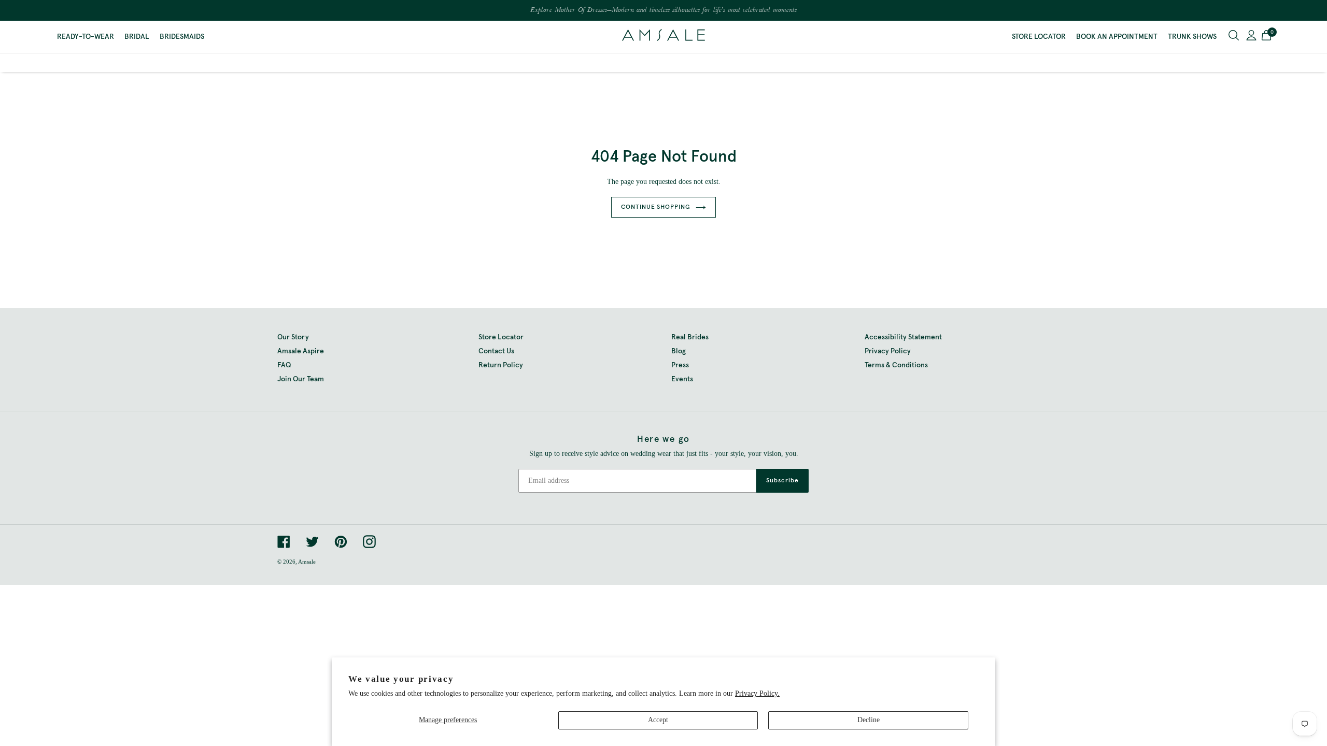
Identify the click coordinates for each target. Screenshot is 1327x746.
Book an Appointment (1116, 36)
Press (680, 365)
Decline (868, 720)
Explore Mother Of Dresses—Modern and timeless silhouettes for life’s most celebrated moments (663, 10)
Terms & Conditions (896, 365)
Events (682, 379)
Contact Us (496, 351)
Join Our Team (300, 379)
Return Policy (500, 365)
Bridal (136, 36)
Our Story (293, 337)
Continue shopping (655, 207)
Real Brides (690, 337)
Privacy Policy (888, 351)
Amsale (307, 561)
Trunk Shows (1192, 36)
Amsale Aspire (300, 351)
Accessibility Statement (903, 337)
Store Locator (1039, 36)
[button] (1266, 37)
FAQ (284, 365)
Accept (658, 720)
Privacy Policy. (757, 693)
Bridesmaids (182, 36)
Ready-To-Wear (85, 36)
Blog (678, 351)
